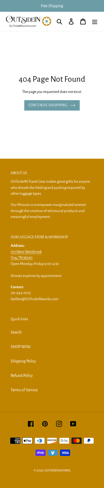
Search (16, 332)
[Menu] (95, 21)
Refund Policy (22, 375)
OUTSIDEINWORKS (57, 470)
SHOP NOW (21, 347)
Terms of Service (24, 390)
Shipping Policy (23, 361)
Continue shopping (48, 105)
